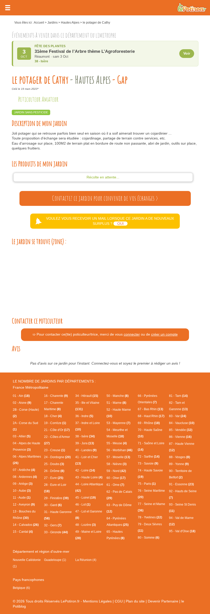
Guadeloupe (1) (55, 560)
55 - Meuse (117, 443)
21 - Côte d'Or (57, 430)
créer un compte (164, 334)
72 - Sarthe (149, 456)
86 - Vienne (180, 437)
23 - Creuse (54, 450)
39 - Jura (84, 443)
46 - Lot (82, 504)
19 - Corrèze (55, 423)
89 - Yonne (179, 464)
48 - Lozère (85, 525)
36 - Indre (84, 416)
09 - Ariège (23, 484)
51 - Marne (116, 403)
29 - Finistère (56, 498)
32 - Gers (52, 525)
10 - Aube (22, 490)
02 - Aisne (22, 403)
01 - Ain (21, 396)
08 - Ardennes (25, 477)
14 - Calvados (26, 525)
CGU (119, 601)
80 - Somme (148, 537)
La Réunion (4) (85, 560)
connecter (132, 334)
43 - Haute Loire (88, 477)
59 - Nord (116, 471)
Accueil (39, 22)
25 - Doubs (54, 464)
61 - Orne (115, 485)
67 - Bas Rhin (150, 409)
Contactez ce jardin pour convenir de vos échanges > (105, 198)
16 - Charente (56, 396)
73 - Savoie (148, 463)
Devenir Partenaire (163, 601)
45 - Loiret (85, 497)
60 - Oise (116, 478)
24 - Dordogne (57, 457)
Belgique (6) (21, 588)
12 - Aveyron (24, 504)
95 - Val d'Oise (182, 531)
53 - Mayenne (118, 423)
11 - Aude (21, 497)
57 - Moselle (118, 457)
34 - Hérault (86, 396)
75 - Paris (147, 484)
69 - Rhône (149, 423)
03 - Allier (21, 436)
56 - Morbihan (119, 450)
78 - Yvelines (150, 517)
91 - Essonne (181, 484)
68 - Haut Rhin (151, 416)
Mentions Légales (97, 601)
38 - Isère (85, 436)
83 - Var (177, 416)
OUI (120, 224)
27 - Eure (53, 478)
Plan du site (135, 601)
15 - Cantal (23, 532)
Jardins (52, 22)
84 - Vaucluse (181, 423)
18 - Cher (53, 416)
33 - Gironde (56, 532)
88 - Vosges (179, 457)
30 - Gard (53, 505)
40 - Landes (86, 450)
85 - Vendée (180, 430)
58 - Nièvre (117, 464)
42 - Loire (85, 470)
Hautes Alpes (70, 22)
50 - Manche (118, 396)
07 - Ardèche (24, 470)
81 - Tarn (178, 396)
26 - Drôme (54, 471)
